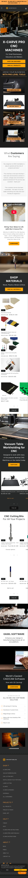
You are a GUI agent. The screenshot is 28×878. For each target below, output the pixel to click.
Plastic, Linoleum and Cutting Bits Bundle (9, 353)
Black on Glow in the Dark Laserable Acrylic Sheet (9, 398)
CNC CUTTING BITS (8, 776)
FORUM (5, 823)
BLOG (4, 846)
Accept (20, 869)
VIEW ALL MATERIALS (14, 289)
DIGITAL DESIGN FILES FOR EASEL (12, 779)
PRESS (5, 849)
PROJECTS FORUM (8, 809)
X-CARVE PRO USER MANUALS (11, 833)
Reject (7, 869)
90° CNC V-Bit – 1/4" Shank (7, 581)
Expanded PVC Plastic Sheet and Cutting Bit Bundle (8, 333)
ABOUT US (6, 853)
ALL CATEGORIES (7, 796)
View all (14, 410)
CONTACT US (6, 856)
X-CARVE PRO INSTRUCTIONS (11, 829)
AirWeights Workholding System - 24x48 (10, 491)
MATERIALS (6, 793)
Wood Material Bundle (6, 312)
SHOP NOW (13, 464)
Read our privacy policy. (19, 867)
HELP (4, 826)
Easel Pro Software (14, 139)
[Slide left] (10, 406)
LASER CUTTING (7, 783)
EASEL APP (6, 813)
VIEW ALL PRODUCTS (14, 65)
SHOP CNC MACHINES (14, 61)
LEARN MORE (14, 243)
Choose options (10, 549)
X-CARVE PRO (6, 769)
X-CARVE (5, 786)
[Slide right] (17, 406)
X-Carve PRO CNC (14, 90)
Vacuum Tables (14, 106)
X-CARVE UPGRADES (8, 789)
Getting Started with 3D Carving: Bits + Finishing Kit (10, 374)
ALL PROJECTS (7, 806)
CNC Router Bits (14, 122)
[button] (1, 8)
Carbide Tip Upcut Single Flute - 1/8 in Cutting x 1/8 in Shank (10, 543)
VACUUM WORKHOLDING (9, 773)
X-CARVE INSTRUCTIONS (9, 836)
